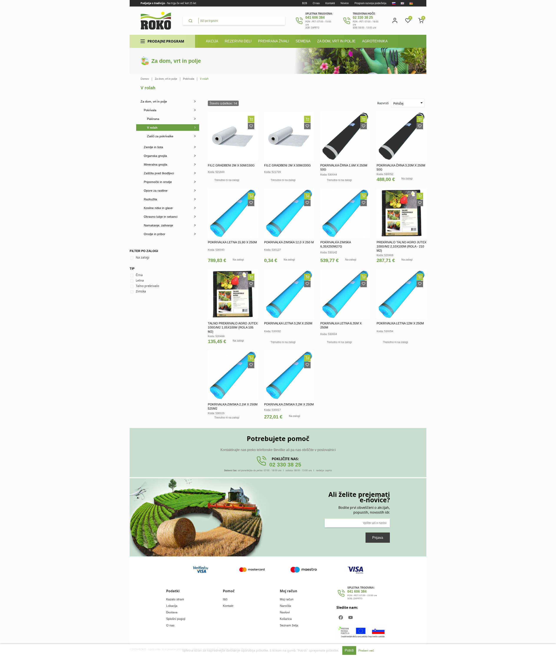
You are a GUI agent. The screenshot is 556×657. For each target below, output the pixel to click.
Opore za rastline (155, 190)
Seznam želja (289, 625)
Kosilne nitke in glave (158, 208)
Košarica (286, 618)
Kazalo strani (175, 599)
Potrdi (349, 650)
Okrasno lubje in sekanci (160, 216)
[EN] (402, 3)
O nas (316, 3)
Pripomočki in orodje (158, 182)
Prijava (377, 537)
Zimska (141, 291)
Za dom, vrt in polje (154, 101)
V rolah (152, 127)
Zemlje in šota (153, 147)
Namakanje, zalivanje (158, 225)
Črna (139, 275)
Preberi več (366, 650)
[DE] (411, 3)
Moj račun (286, 599)
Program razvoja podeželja (370, 3)
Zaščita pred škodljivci (159, 173)
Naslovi (285, 612)
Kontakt (228, 605)
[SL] (393, 3)
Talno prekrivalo (147, 286)
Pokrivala (150, 110)
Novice (345, 3)
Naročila (285, 605)
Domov (145, 78)
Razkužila (150, 199)
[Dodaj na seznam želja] (251, 126)
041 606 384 (315, 17)
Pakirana (153, 119)
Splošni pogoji (175, 618)
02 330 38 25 (363, 17)
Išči (225, 599)
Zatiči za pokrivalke (160, 136)
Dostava (171, 612)
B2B (304, 3)
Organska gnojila (155, 156)
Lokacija (171, 605)
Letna (140, 280)
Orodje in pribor (154, 234)
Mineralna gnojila (155, 164)
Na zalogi (142, 257)
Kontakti (330, 3)
